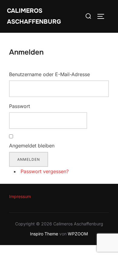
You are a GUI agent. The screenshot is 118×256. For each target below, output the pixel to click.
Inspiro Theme (44, 233)
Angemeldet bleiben (31, 146)
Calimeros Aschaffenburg (34, 16)
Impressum (20, 196)
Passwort (19, 106)
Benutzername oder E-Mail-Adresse (49, 74)
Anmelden (28, 159)
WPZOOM (78, 233)
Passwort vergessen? (45, 171)
